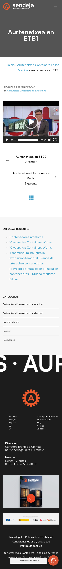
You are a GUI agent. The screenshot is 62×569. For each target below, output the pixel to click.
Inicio (11, 65)
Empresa (12, 423)
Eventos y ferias (11, 322)
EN (10, 429)
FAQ (39, 423)
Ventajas (12, 420)
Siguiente (31, 178)
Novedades (9, 340)
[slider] (28, 140)
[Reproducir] (7, 140)
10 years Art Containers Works (30, 242)
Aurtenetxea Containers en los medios (23, 304)
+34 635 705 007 (44, 420)
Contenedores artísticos (26, 237)
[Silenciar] (49, 140)
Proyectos (13, 417)
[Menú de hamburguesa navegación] (55, 7)
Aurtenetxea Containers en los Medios (26, 90)
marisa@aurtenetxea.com (47, 417)
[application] (31, 122)
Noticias (7, 331)
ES (10, 426)
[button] (31, 122)
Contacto (40, 429)
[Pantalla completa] (55, 140)
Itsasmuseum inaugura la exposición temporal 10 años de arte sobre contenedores (31, 258)
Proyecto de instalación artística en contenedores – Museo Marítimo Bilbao (33, 274)
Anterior (31, 159)
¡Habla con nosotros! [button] (29, 561)
